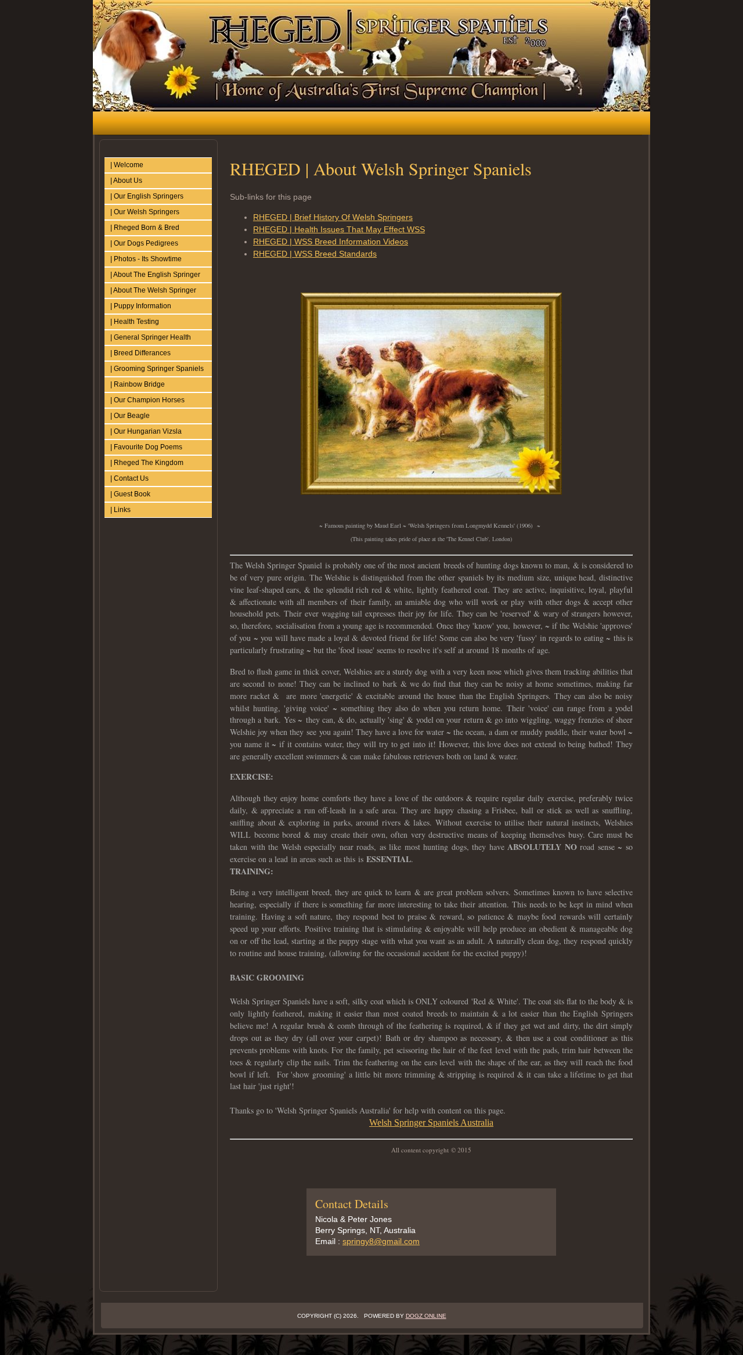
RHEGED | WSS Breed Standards (315, 253)
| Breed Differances (140, 353)
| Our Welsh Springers (144, 212)
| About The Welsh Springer (153, 290)
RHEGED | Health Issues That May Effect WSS (339, 229)
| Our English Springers (146, 196)
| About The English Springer (155, 275)
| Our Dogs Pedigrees (144, 243)
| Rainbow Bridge (137, 384)
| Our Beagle (130, 416)
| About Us (126, 180)
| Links (120, 510)
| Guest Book (130, 494)
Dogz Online (426, 1316)
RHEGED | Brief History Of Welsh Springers (333, 217)
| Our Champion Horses (147, 400)
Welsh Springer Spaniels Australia (431, 1122)
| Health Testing (134, 322)
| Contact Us (129, 478)
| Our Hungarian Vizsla (146, 431)
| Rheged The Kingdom (146, 463)
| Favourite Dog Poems (146, 447)
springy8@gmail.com (381, 1241)
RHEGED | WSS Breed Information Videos (330, 241)
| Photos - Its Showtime (146, 259)
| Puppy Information (140, 306)
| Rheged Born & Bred (144, 228)
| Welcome (126, 165)
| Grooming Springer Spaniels (157, 369)
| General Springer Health (150, 337)
